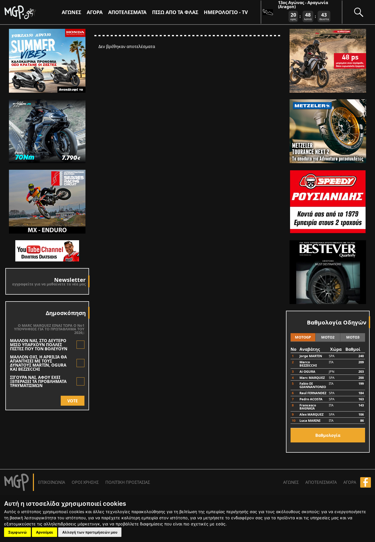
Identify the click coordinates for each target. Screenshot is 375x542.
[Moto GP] (28, 12)
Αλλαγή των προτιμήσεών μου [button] (89, 532)
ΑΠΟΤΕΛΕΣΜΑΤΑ (127, 12)
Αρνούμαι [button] (44, 532)
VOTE (72, 401)
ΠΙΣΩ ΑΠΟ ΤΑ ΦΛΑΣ (175, 12)
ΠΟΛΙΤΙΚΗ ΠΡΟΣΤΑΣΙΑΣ (127, 482)
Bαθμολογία (327, 435)
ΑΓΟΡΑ (349, 482)
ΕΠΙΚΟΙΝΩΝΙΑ (51, 482)
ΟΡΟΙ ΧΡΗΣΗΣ (85, 482)
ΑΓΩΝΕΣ (291, 482)
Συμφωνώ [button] (17, 532)
